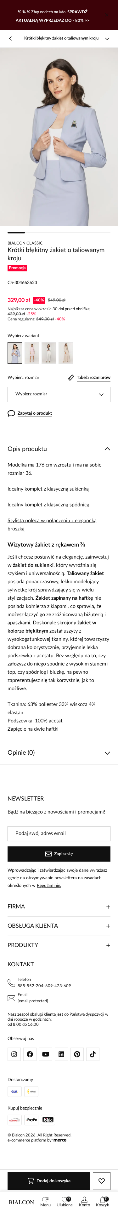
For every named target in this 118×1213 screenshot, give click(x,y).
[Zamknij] (106, 15)
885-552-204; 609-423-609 (44, 986)
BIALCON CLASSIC (25, 243)
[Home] (21, 1202)
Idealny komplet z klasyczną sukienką (48, 489)
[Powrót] (11, 38)
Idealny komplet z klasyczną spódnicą (48, 504)
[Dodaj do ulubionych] (101, 1181)
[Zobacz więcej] (107, 38)
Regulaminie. (49, 885)
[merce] (59, 1140)
